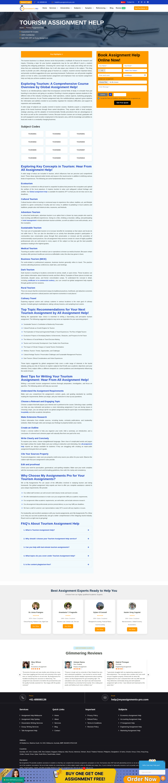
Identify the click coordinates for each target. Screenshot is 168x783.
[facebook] (138, 2)
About (56, 719)
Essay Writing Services (30, 727)
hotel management (29, 220)
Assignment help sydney (30, 719)
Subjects (77, 8)
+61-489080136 (37, 699)
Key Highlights (56, 54)
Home (44, 8)
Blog (111, 8)
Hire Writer (36, 626)
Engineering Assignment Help (131, 727)
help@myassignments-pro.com (65, 2)
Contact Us (130, 2)
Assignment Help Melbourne (31, 715)
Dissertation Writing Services (32, 723)
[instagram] (141, 2)
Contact (57, 731)
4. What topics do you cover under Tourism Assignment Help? (49, 556)
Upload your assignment (105, 79)
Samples (88, 8)
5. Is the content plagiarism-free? (37, 564)
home (22, 28)
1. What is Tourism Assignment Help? (39, 530)
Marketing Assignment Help (130, 731)
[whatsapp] (144, 2)
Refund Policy (92, 719)
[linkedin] (147, 2)
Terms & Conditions (112, 98)
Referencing (100, 8)
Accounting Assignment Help (130, 719)
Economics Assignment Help (130, 715)
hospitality (25, 412)
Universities (65, 8)
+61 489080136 (42, 2)
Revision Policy (93, 727)
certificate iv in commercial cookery (41, 280)
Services (52, 8)
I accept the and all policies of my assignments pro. (120, 98)
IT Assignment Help (127, 723)
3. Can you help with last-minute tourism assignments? (46, 547)
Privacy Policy (92, 715)
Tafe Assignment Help (29, 731)
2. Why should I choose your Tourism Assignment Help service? (50, 539)
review (120, 8)
